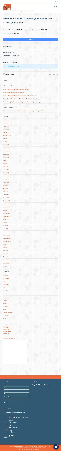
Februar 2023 (6, 194)
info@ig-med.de (13, 432)
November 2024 (6, 151)
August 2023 (6, 182)
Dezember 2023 (6, 176)
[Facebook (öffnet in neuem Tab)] (55, 1)
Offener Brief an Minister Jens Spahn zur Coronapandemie (20, 11)
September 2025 (7, 135)
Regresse (5, 300)
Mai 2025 (5, 141)
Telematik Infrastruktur (8, 312)
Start (5, 385)
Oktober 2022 (6, 207)
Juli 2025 (5, 138)
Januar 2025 (6, 144)
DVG (4, 287)
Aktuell (6, 391)
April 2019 (5, 250)
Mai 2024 (5, 163)
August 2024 (6, 157)
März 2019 (5, 253)
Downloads (47, 446)
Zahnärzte (5, 318)
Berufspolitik (6, 278)
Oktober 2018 (6, 263)
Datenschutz (6, 284)
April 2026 (5, 120)
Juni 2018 (5, 266)
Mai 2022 (5, 210)
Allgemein (5, 275)
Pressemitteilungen (22, 447)
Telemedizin (5, 315)
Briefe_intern (16, 55)
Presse (6, 394)
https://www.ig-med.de (15, 437)
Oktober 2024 (6, 154)
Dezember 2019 (6, 235)
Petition (5, 297)
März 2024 (5, 166)
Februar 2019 (6, 256)
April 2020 (5, 225)
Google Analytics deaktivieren (40, 385)
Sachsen (5, 303)
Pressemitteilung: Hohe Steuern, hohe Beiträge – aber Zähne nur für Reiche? (20, 98)
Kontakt (27, 446)
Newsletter (5, 294)
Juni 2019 (5, 244)
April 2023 (5, 188)
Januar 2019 (6, 260)
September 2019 (7, 241)
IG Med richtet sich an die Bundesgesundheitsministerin (16, 89)
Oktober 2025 (6, 132)
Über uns (6, 388)
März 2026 (5, 123)
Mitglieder (5, 290)
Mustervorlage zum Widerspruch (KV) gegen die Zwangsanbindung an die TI (25, 111)
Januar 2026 (6, 129)
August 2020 (6, 219)
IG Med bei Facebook (9, 338)
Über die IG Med (20, 446)
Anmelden (5, 327)
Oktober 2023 (6, 179)
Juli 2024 (5, 160)
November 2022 (6, 204)
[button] (56, 446)
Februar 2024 (6, 169)
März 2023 (5, 191)
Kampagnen (41, 446)
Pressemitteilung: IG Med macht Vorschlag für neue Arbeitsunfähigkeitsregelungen (22, 102)
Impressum (7, 399)
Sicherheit (5, 306)
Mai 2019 (5, 247)
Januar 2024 (6, 172)
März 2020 (5, 228)
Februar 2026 (6, 126)
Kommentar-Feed (7, 331)
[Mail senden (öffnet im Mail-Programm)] (57, 1)
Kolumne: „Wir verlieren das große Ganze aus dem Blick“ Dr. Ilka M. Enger (20, 95)
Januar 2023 (6, 197)
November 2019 (6, 238)
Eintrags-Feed (6, 329)
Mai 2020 (5, 222)
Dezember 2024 (6, 148)
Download (30, 39)
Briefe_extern (7, 55)
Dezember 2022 (6, 200)
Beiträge (35, 446)
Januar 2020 (6, 232)
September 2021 (7, 213)
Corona (4, 281)
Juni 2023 (5, 185)
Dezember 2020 (6, 216)
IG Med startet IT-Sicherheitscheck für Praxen (13, 92)
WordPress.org (6, 333)
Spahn (4, 309)
